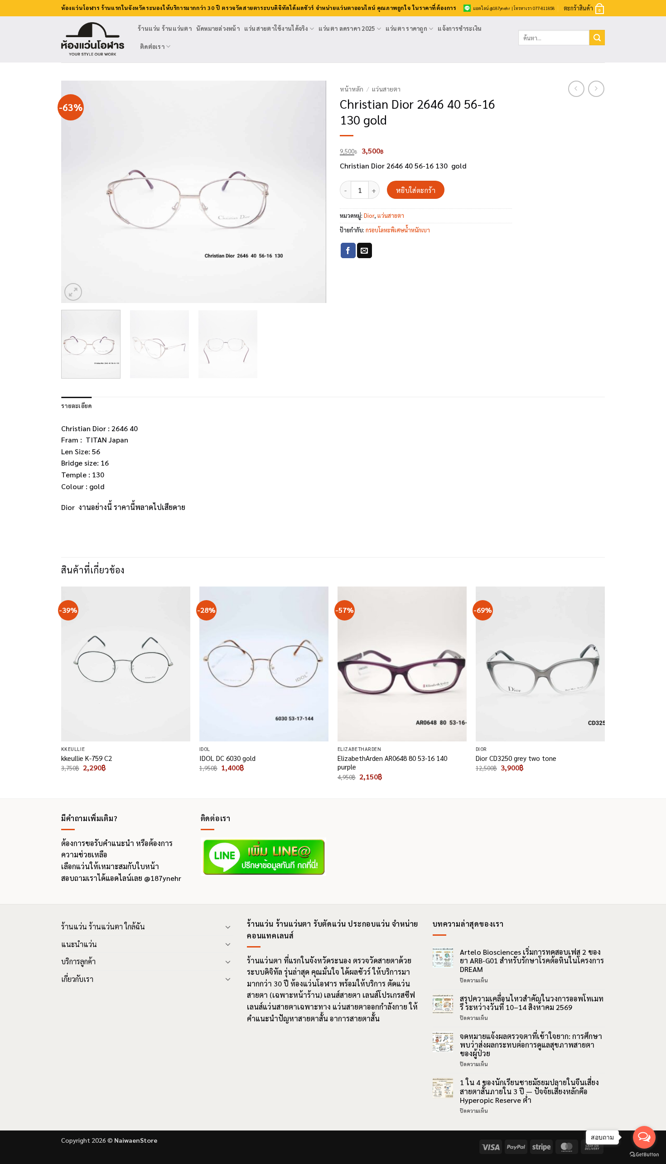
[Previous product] (596, 89)
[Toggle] (227, 926)
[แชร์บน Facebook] (348, 250)
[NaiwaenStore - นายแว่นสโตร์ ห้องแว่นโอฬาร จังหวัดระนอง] (92, 39)
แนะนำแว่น (79, 944)
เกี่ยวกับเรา (77, 979)
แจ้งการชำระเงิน (460, 28)
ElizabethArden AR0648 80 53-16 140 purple (392, 762)
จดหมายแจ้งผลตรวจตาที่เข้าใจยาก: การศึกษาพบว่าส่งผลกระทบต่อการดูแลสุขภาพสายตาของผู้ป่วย (531, 1045)
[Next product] (576, 89)
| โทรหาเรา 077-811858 (533, 8)
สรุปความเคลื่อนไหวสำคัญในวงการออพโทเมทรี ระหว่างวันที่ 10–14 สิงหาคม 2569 (531, 1002)
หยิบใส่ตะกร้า (416, 190)
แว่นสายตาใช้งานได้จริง (276, 28)
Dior (369, 215)
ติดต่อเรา (152, 46)
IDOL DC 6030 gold (227, 758)
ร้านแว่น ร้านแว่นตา (165, 28)
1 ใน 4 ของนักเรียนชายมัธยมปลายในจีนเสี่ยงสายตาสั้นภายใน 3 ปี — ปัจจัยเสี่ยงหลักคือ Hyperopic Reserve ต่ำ (529, 1091)
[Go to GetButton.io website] (644, 1155)
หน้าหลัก (351, 89)
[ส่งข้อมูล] (597, 37)
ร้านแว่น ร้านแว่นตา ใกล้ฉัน (103, 926)
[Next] (309, 191)
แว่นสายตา (386, 89)
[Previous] (78, 191)
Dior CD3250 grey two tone (516, 758)
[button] (584, 8)
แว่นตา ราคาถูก (406, 28)
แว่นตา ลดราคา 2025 (347, 28)
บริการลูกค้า (78, 961)
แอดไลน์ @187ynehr (491, 8)
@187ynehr (162, 878)
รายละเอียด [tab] (76, 405)
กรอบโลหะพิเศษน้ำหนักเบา (398, 230)
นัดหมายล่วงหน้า (218, 28)
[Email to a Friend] (364, 250)
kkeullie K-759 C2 (86, 758)
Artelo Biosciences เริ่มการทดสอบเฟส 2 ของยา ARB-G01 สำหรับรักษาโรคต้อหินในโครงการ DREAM (532, 961)
